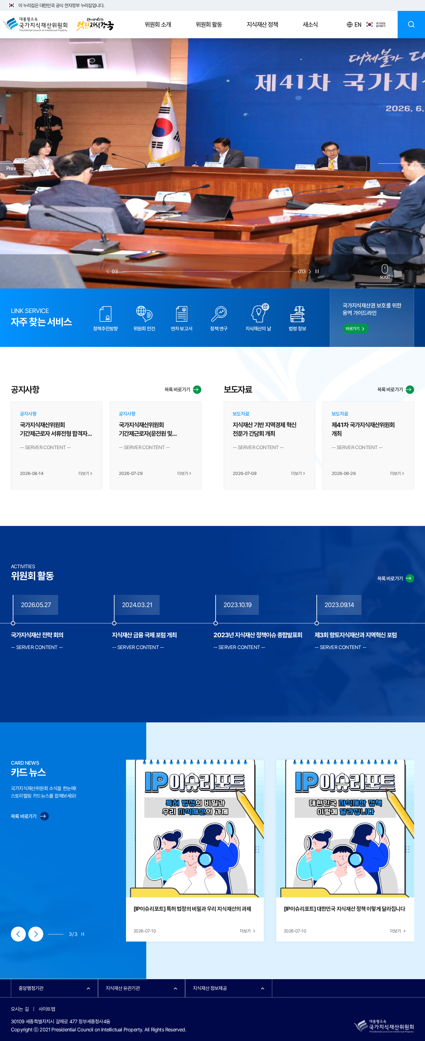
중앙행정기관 (31, 988)
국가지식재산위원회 (58, 24)
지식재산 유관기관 (123, 988)
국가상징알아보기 (374, 24)
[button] (23, 163)
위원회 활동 (209, 24)
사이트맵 (47, 1009)
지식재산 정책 (262, 24)
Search (411, 24)
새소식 (310, 24)
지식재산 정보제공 (210, 988)
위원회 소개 (158, 24)
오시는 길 (20, 1009)
